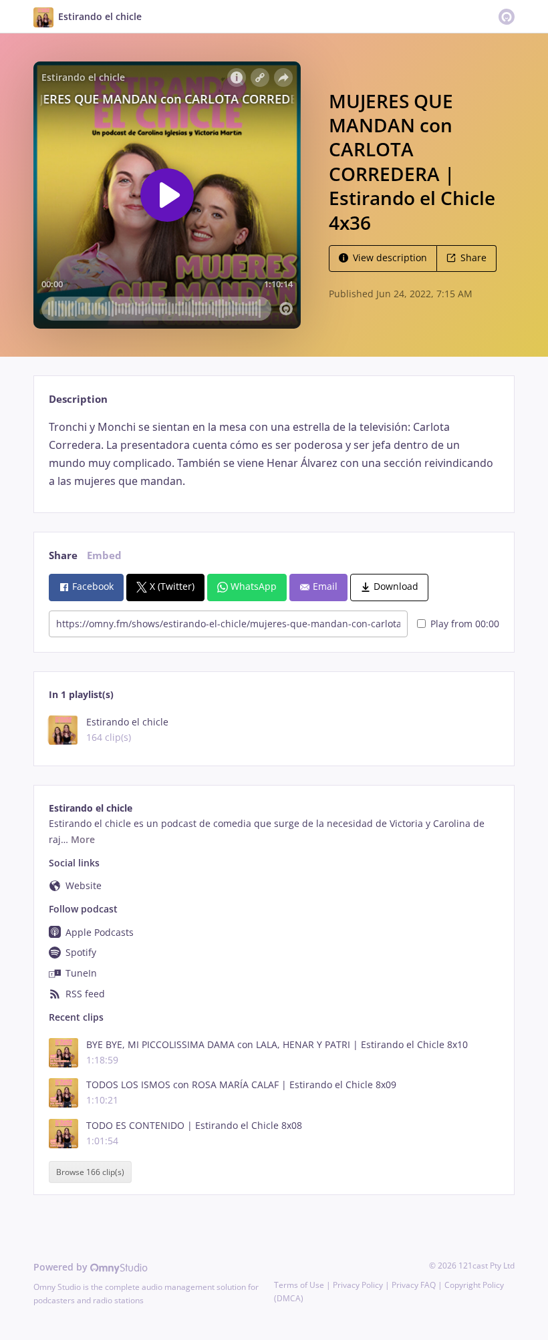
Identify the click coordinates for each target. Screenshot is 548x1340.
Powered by (61, 1267)
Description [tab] (78, 399)
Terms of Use (299, 1285)
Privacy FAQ (414, 1285)
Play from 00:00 (464, 623)
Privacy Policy (358, 1285)
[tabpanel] (274, 454)
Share (473, 257)
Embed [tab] (104, 555)
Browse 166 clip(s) (90, 1172)
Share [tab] (63, 555)
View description (390, 257)
